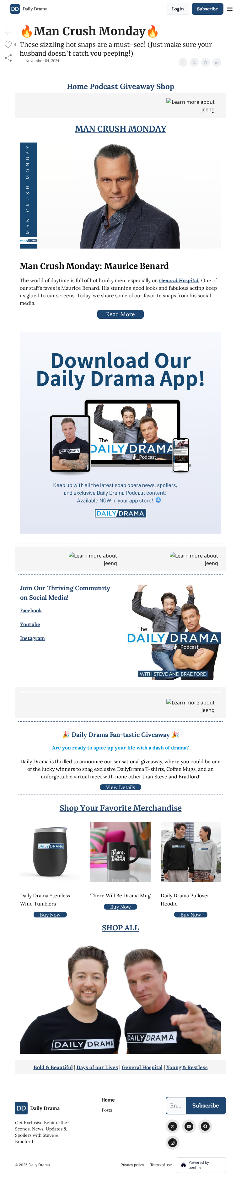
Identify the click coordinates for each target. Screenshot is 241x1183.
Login (178, 9)
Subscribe (207, 9)
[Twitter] (172, 1126)
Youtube (30, 624)
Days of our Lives (97, 1067)
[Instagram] (172, 1143)
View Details (120, 787)
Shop (165, 86)
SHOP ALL (120, 928)
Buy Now (50, 914)
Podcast (104, 86)
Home (77, 86)
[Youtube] (189, 1126)
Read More (120, 314)
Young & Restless (187, 1067)
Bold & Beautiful (53, 1067)
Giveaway (137, 86)
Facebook (31, 610)
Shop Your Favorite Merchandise (121, 808)
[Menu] (229, 8)
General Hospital (142, 1067)
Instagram (32, 638)
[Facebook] (205, 1126)
